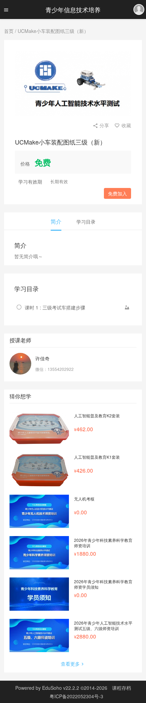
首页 (9, 30)
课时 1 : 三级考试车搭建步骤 (55, 307)
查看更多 (70, 663)
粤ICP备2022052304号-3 (76, 696)
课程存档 (121, 687)
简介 (56, 221)
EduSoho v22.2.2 (60, 687)
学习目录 (85, 221)
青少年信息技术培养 (73, 9)
